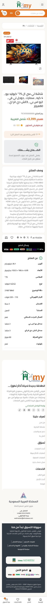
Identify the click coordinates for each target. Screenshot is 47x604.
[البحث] (18, 13)
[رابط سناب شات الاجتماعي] (24, 410)
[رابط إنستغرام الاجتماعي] (34, 410)
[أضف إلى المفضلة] (12, 237)
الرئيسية (40, 25)
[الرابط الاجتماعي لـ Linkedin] (21, 237)
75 (23, 25)
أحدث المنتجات (39, 448)
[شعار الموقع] (23, 4)
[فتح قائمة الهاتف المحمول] (42, 4)
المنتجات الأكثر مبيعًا (37, 453)
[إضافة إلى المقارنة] (6, 237)
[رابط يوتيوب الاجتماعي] (29, 410)
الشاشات (30, 25)
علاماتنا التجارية (39, 427)
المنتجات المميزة (39, 457)
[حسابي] (3, 4)
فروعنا (42, 483)
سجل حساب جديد (38, 462)
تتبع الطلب (41, 475)
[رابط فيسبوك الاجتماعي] (31, 237)
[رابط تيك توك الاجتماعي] (20, 410)
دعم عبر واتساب (39, 431)
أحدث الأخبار (40, 479)
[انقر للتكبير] (40, 69)
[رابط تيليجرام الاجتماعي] (18, 237)
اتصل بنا (42, 436)
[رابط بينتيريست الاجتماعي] (24, 237)
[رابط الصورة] (32, 376)
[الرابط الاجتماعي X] (28, 237)
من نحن (42, 422)
